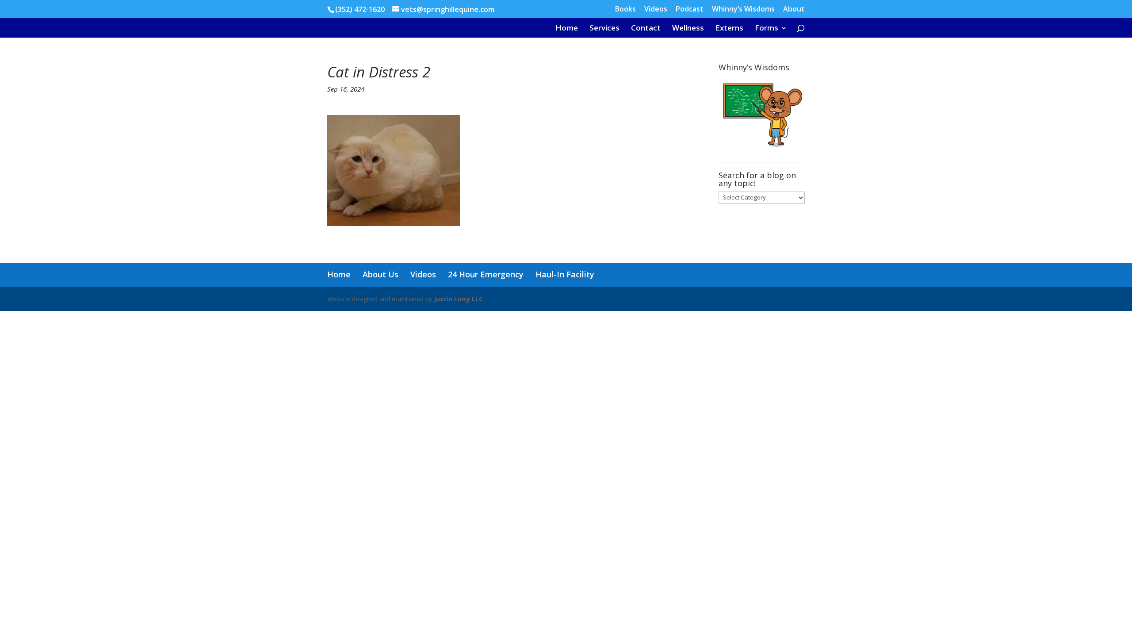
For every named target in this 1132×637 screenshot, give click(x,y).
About (794, 9)
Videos (655, 9)
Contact (646, 29)
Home (566, 29)
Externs (729, 29)
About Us (380, 274)
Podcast (690, 9)
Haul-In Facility (564, 274)
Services (604, 29)
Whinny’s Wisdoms (743, 9)
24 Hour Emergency (486, 274)
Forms (766, 29)
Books (625, 9)
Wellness (688, 29)
